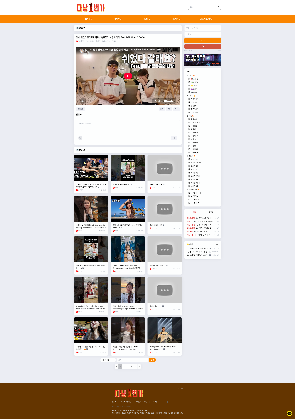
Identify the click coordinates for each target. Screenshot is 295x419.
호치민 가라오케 (196, 163)
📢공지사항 (195, 79)
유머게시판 (194, 112)
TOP (181, 388)
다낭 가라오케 (195, 122)
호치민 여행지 (195, 183)
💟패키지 (194, 89)
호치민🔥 (177, 19)
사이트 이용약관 (126, 402)
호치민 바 (194, 169)
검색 (152, 360)
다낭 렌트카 (194, 153)
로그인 (203, 40)
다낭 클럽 (194, 126)
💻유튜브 (80, 28)
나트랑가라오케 (196, 193)
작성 (174, 138)
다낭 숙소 (194, 119)
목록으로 (80, 109)
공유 (169, 109)
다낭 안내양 (194, 149)
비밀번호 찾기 (188, 50)
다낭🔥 (147, 19)
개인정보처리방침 (141, 402)
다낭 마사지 (194, 136)
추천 (176, 109)
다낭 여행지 (194, 143)
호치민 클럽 (194, 166)
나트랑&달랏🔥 (206, 19)
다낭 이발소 (194, 133)
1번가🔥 (88, 19)
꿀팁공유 (194, 106)
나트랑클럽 (194, 196)
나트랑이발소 (195, 199)
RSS (163, 402)
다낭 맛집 (194, 146)
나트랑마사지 (195, 203)
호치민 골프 (194, 179)
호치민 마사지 (195, 176)
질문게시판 (194, 109)
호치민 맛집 (194, 186)
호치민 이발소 (195, 173)
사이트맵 (154, 402)
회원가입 (219, 50)
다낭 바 (193, 129)
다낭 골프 (194, 139)
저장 (161, 109)
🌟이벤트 (194, 86)
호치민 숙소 (194, 159)
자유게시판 (194, 99)
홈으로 (114, 402)
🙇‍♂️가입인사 (195, 82)
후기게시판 (194, 102)
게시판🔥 (118, 19)
